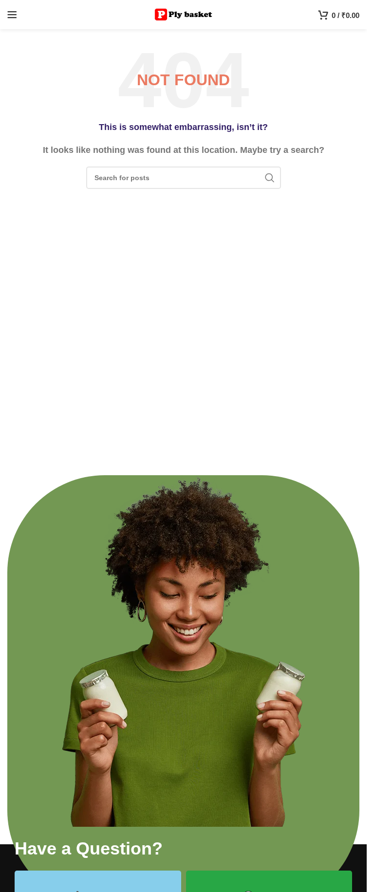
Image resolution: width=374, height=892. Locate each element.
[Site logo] (183, 14)
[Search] (270, 178)
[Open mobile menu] (12, 14)
